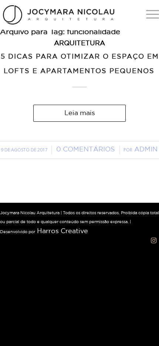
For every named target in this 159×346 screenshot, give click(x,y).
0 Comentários (85, 150)
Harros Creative (62, 231)
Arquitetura (79, 43)
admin (146, 150)
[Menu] (149, 15)
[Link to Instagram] (153, 240)
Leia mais (79, 113)
